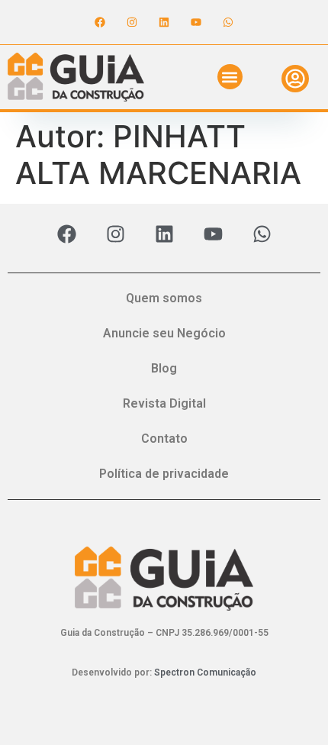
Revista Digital (164, 403)
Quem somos (164, 298)
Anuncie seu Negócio (164, 333)
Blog (164, 368)
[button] (230, 76)
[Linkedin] (164, 22)
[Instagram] (132, 22)
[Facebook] (100, 22)
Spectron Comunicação (205, 672)
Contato (164, 438)
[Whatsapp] (228, 22)
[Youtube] (196, 22)
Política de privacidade (164, 473)
